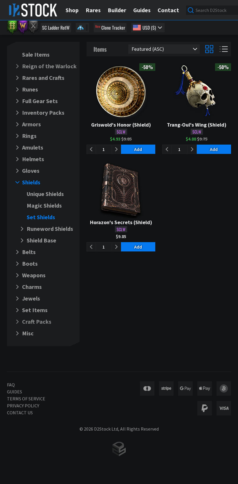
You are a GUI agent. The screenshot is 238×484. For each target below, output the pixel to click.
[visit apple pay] (204, 388)
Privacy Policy (23, 406)
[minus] (91, 149)
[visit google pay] (185, 388)
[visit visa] (224, 408)
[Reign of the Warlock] (22, 27)
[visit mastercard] (147, 388)
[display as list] (224, 49)
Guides (14, 392)
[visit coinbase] (224, 388)
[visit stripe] (166, 388)
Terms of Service (26, 399)
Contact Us (20, 412)
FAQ (11, 385)
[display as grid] (209, 49)
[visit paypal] (204, 408)
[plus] (116, 149)
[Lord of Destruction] (33, 27)
